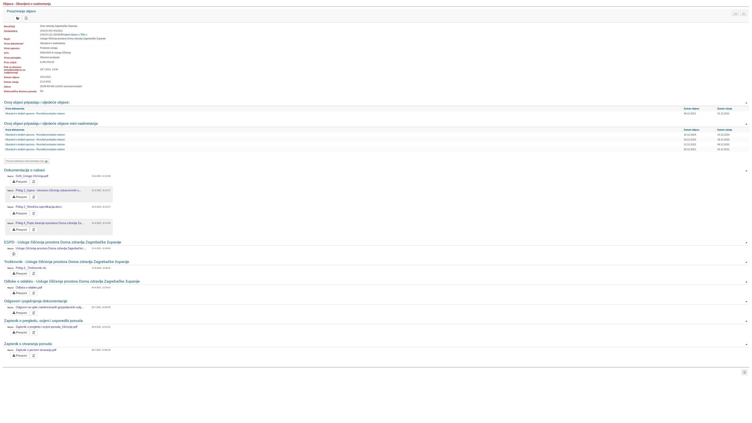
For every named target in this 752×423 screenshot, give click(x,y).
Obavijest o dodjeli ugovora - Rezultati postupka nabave (35, 113)
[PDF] (26, 18)
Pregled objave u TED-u (74, 34)
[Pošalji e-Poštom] (735, 13)
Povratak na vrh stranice (744, 372)
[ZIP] (14, 254)
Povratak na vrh (746, 102)
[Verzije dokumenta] (34, 181)
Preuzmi (21, 181)
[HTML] (18, 18)
